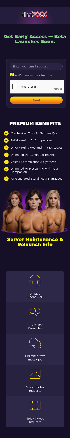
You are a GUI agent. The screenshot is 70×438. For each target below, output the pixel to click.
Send (36, 100)
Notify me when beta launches (33, 75)
